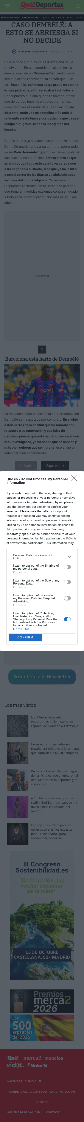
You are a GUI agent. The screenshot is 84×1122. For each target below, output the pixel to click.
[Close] (76, 479)
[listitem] (42, 557)
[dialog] (42, 561)
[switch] (67, 567)
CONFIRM (25, 637)
